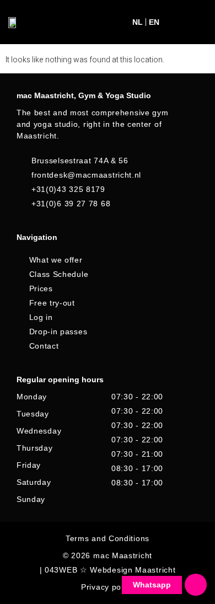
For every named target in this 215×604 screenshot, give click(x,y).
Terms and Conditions (107, 538)
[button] (177, 22)
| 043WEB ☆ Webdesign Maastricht (108, 569)
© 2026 (76, 555)
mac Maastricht (122, 555)
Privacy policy (107, 586)
